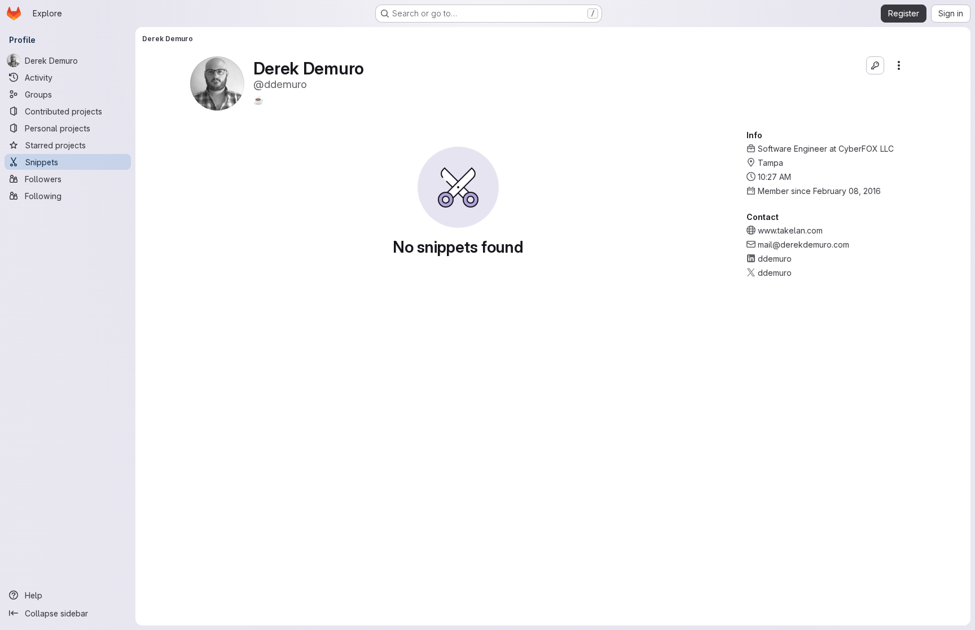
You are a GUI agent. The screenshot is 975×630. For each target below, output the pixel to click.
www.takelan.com (790, 230)
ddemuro (775, 258)
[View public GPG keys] (875, 65)
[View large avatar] (217, 82)
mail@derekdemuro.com (803, 244)
